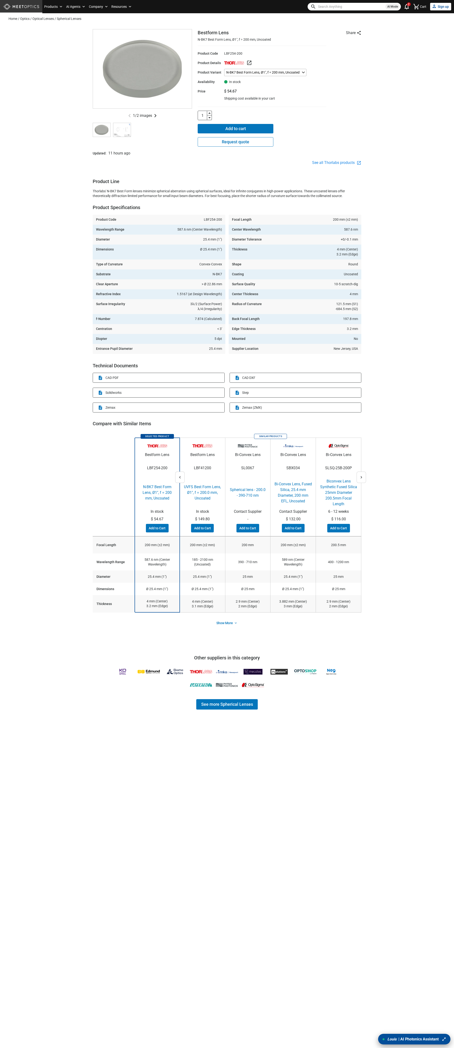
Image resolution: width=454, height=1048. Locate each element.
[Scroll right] (361, 477)
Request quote (235, 141)
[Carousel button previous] (129, 115)
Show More (224, 623)
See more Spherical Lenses (227, 704)
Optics (25, 19)
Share (351, 33)
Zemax (110, 407)
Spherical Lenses (69, 19)
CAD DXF (248, 378)
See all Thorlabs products (334, 162)
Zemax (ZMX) (252, 407)
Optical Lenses (43, 19)
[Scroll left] (180, 477)
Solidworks (113, 393)
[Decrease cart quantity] (209, 117)
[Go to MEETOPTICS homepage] (21, 7)
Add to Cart (157, 528)
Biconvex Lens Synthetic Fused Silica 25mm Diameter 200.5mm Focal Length (338, 492)
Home (13, 19)
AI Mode (392, 6)
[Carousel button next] (155, 115)
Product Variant (209, 72)
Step (245, 393)
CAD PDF (112, 378)
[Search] (313, 6)
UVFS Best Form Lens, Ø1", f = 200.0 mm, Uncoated (202, 492)
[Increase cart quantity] (209, 113)
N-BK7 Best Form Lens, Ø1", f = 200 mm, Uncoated (157, 492)
